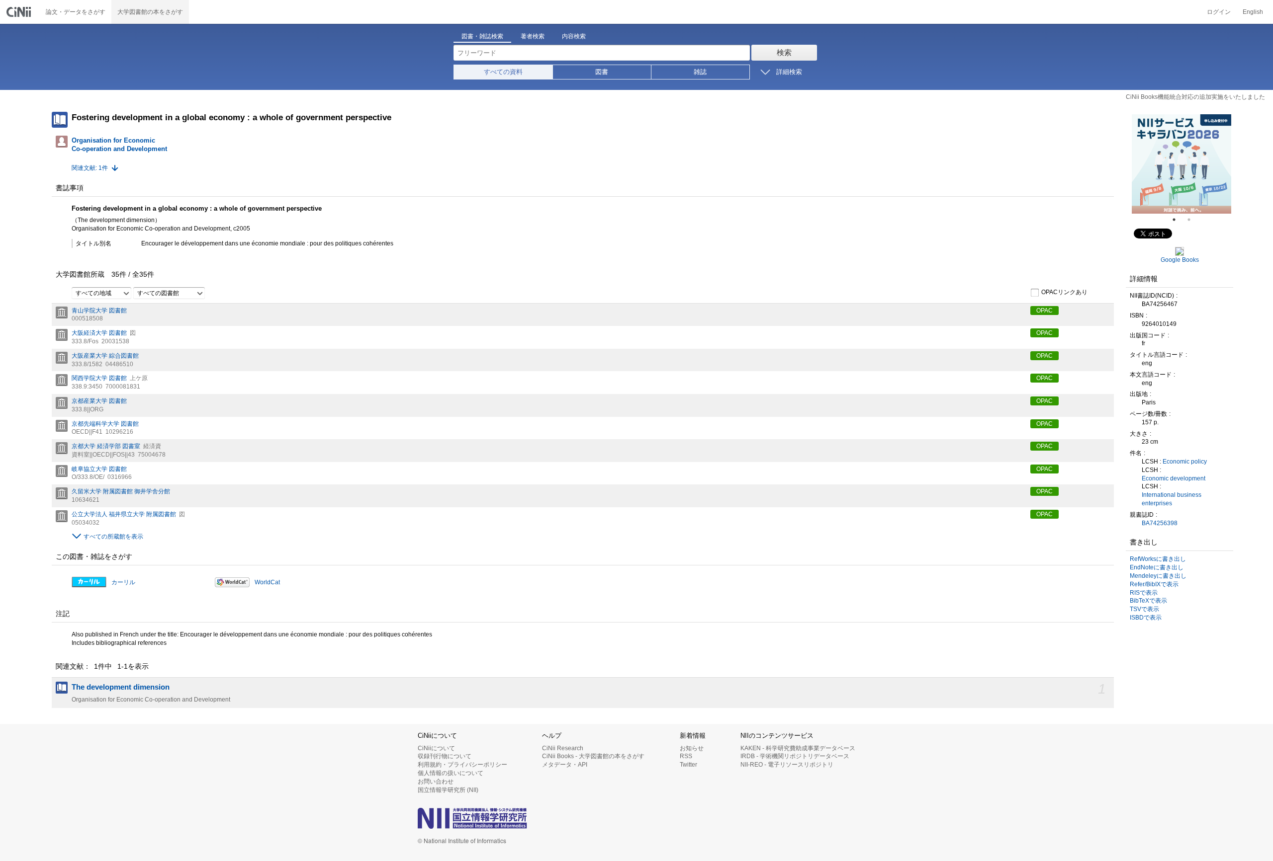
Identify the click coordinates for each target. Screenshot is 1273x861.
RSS (686, 756)
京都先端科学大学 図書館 (105, 423)
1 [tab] (1178, 220)
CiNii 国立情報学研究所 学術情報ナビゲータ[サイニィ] (20, 12)
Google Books (1180, 259)
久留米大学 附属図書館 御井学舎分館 (121, 491)
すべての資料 (503, 72)
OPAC (1044, 310)
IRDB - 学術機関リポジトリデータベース (794, 756)
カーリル (123, 582)
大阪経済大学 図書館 (99, 332)
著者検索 (533, 36)
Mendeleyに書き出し (1158, 575)
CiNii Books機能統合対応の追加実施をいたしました (1195, 96)
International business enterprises (1171, 499)
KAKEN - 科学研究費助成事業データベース (797, 748)
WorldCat (267, 582)
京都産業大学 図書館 (99, 400)
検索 (784, 52)
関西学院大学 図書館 (99, 378)
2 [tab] (1193, 220)
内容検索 (574, 36)
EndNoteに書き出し (1156, 567)
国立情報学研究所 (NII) (448, 789)
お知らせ (692, 748)
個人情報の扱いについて (450, 773)
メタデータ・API (564, 764)
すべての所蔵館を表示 (113, 536)
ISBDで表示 (1146, 617)
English (1253, 11)
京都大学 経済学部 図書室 (106, 446)
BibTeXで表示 (1148, 600)
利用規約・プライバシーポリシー (462, 764)
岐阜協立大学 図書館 (99, 469)
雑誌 (700, 72)
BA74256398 (1160, 523)
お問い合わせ (436, 781)
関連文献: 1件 (90, 167)
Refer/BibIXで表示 (1154, 584)
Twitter (688, 764)
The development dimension (121, 687)
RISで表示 (1144, 592)
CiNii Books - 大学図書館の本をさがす (593, 756)
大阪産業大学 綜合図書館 (105, 355)
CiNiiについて (436, 748)
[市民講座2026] (1206, 164)
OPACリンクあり (1064, 292)
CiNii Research (562, 748)
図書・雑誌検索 (482, 36)
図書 (601, 72)
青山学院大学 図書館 (99, 310)
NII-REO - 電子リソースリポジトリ (786, 764)
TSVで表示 (1144, 609)
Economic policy (1185, 461)
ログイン (1219, 11)
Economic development (1173, 478)
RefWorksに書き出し (1158, 558)
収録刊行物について (444, 756)
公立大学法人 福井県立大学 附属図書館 (124, 514)
